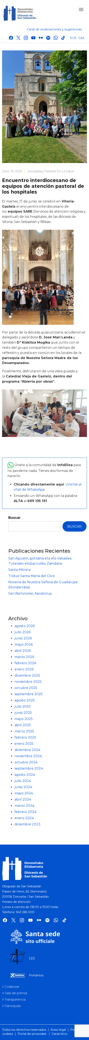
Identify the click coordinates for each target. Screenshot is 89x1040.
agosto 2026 (24, 626)
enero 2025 (24, 744)
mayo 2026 (23, 644)
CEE (32, 958)
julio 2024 (22, 781)
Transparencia (15, 999)
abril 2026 (22, 651)
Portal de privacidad (32, 1034)
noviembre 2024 (28, 756)
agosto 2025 (24, 700)
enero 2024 (24, 818)
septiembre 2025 (28, 694)
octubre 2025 (25, 688)
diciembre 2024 (27, 750)
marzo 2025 (24, 731)
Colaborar (12, 987)
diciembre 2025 (27, 675)
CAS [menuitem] (81, 38)
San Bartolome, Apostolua (30, 593)
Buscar (14, 518)
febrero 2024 (25, 812)
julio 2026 (22, 632)
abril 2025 (22, 725)
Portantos (36, 975)
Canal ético (59, 1034)
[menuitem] (73, 37)
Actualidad (35, 171)
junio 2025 (23, 713)
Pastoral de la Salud (59, 171)
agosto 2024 (24, 775)
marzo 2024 (24, 806)
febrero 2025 (25, 737)
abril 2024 (22, 799)
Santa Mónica (19, 570)
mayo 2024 (23, 793)
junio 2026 (23, 638)
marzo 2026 (24, 657)
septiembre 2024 (28, 768)
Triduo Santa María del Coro (31, 576)
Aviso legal (58, 1030)
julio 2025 (22, 706)
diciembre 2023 (27, 824)
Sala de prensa (16, 993)
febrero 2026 (25, 663)
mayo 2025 (23, 719)
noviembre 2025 (28, 682)
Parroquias (13, 1006)
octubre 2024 (25, 762)
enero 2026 (24, 669)
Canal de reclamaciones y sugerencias (54, 29)
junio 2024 (23, 787)
